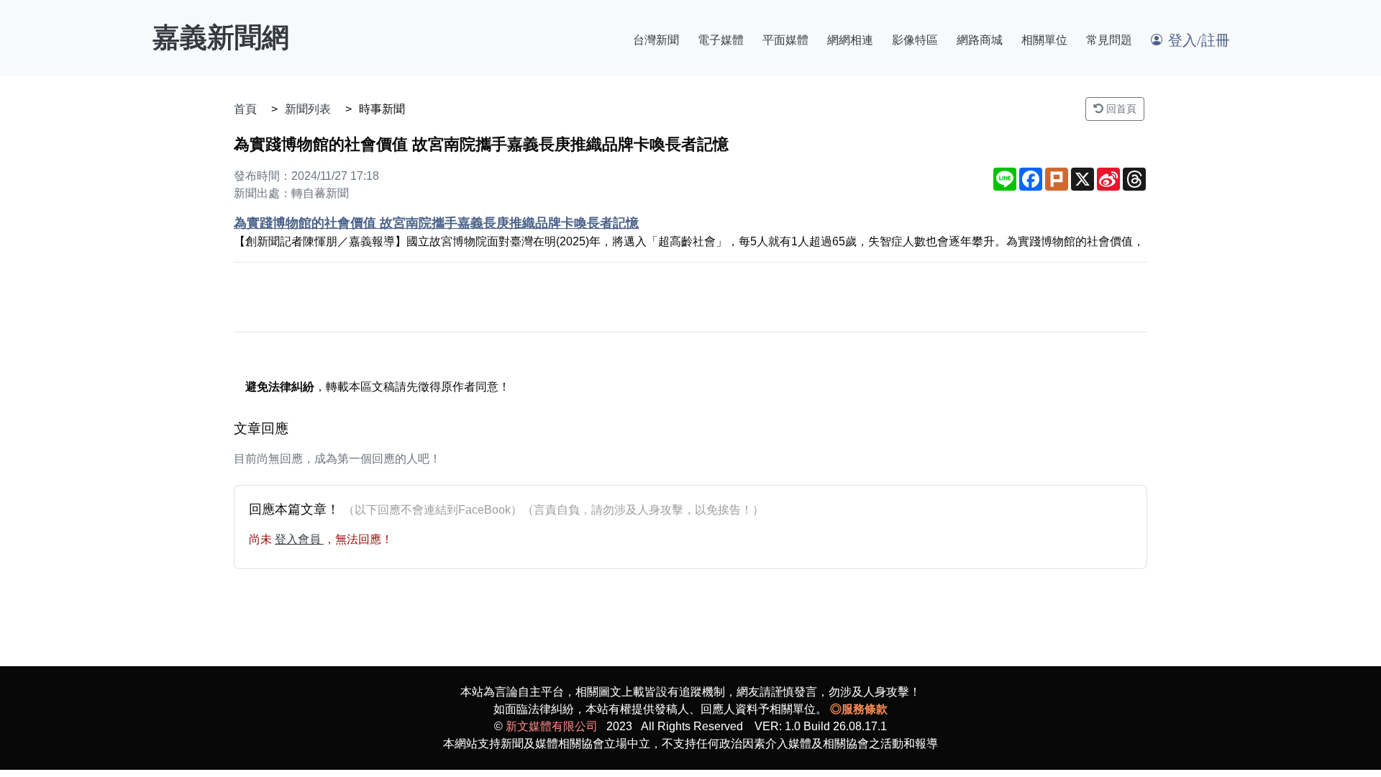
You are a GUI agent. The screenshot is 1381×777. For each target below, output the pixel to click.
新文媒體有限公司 (552, 726)
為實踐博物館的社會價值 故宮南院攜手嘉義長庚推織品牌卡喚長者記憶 (436, 223)
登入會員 (299, 539)
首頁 (245, 109)
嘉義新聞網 (220, 37)
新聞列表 (308, 109)
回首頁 (1119, 108)
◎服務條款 (859, 709)
